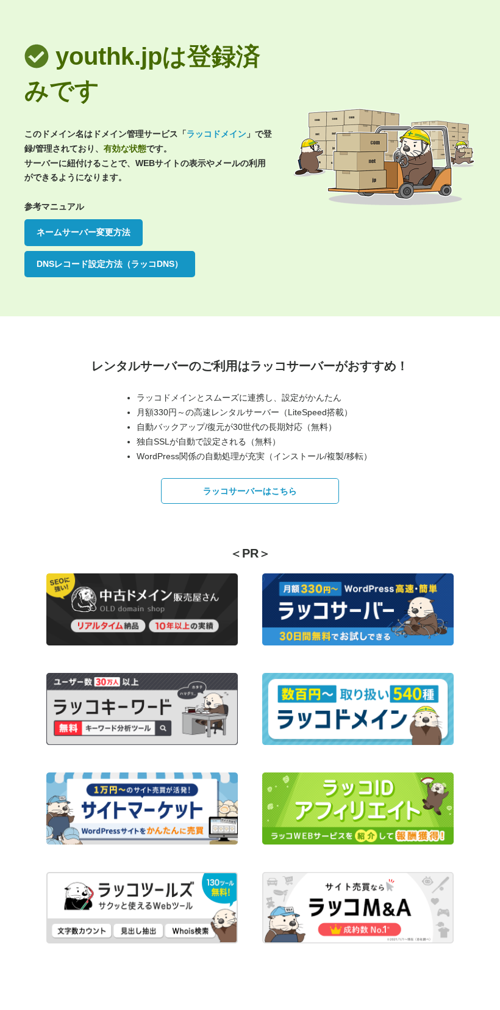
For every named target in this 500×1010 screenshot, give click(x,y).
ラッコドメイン (216, 134)
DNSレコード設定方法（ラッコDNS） (110, 264)
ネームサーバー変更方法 (83, 232)
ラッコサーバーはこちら (250, 491)
